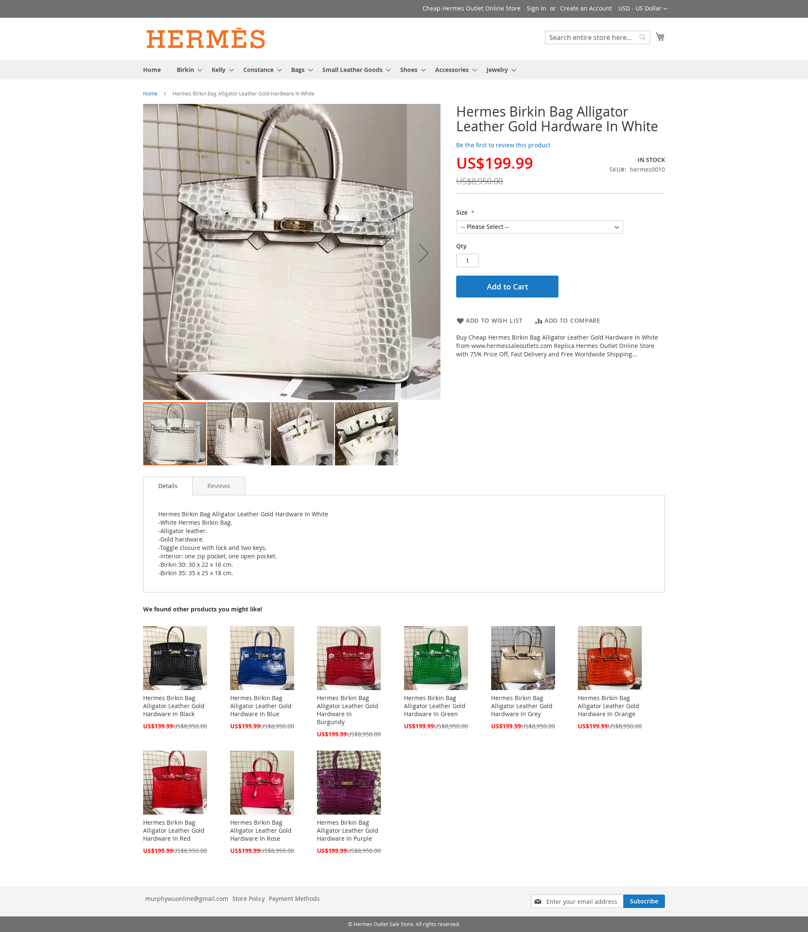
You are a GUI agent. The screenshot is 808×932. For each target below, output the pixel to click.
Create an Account (586, 8)
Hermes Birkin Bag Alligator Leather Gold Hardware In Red (174, 830)
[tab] (168, 486)
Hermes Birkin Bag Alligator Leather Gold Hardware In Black (174, 706)
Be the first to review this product (503, 145)
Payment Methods (294, 899)
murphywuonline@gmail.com (186, 899)
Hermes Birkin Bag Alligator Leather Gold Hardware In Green (434, 706)
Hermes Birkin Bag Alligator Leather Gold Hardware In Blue (261, 706)
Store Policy (248, 899)
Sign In (536, 8)
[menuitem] (152, 70)
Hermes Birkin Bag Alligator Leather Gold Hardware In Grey (522, 706)
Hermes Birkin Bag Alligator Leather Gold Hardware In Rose (261, 830)
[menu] (404, 70)
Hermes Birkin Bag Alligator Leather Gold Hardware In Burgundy (347, 710)
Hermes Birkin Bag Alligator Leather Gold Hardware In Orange (608, 706)
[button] (642, 8)
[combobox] (597, 37)
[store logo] (206, 38)
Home (150, 93)
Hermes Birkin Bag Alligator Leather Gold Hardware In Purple (347, 830)
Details (168, 486)
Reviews (218, 486)
